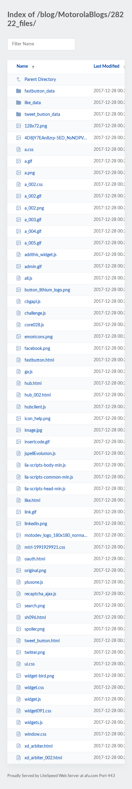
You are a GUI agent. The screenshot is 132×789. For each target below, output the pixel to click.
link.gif (31, 512)
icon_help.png (37, 419)
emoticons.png (38, 337)
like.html (32, 501)
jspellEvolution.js (40, 454)
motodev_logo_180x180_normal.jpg (56, 535)
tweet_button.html (42, 641)
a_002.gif (33, 196)
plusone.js (34, 582)
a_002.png (34, 208)
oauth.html (35, 559)
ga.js (29, 372)
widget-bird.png (39, 676)
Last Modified (106, 66)
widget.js (33, 699)
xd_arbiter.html (38, 746)
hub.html (33, 383)
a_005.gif (33, 243)
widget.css (34, 688)
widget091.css (38, 711)
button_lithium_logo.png (47, 290)
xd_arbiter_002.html (43, 758)
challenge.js (35, 313)
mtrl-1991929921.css (45, 547)
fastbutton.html (39, 360)
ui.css (30, 664)
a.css (29, 150)
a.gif (28, 161)
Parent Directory (40, 80)
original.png (35, 571)
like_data (33, 103)
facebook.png (37, 349)
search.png (35, 606)
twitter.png (35, 653)
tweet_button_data (42, 114)
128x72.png (36, 126)
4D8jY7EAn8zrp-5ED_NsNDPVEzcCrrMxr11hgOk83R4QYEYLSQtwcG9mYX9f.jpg (56, 138)
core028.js (34, 325)
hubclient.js (35, 407)
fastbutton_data (40, 91)
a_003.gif (33, 220)
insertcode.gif (37, 442)
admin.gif (33, 266)
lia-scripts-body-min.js (45, 465)
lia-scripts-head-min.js (45, 489)
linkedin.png (36, 524)
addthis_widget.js (40, 255)
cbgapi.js (33, 302)
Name (22, 66)
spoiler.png (35, 629)
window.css (35, 734)
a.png (30, 173)
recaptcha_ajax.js (40, 594)
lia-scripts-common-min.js (49, 477)
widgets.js (34, 723)
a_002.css (34, 185)
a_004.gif (33, 231)
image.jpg (33, 430)
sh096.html (35, 618)
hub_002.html (38, 395)
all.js (28, 278)
